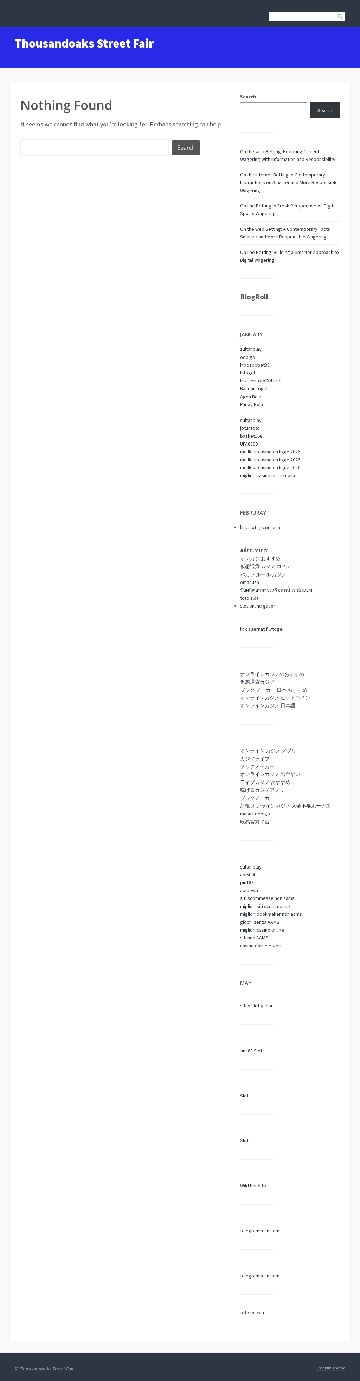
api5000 (248, 874)
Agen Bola (250, 396)
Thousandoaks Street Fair (84, 43)
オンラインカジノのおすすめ (272, 674)
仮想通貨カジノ (257, 682)
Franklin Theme (330, 1367)
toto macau (252, 1313)
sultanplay (251, 349)
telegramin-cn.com (259, 1230)
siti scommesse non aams (267, 898)
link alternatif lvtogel (261, 629)
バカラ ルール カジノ (263, 574)
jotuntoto (250, 428)
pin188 (247, 882)
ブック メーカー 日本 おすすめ (273, 690)
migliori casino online (262, 930)
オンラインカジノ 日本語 (267, 705)
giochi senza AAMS (259, 922)
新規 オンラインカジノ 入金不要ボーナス (285, 806)
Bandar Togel (254, 388)
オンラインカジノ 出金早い (270, 774)
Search (248, 96)
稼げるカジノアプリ (262, 790)
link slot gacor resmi (261, 527)
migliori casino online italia (267, 475)
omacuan (249, 582)
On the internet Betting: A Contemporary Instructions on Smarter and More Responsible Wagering (289, 183)
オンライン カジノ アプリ (268, 750)
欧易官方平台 (255, 822)
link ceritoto (252, 381)
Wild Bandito (253, 1185)
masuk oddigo (255, 813)
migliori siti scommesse (265, 906)
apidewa (249, 890)
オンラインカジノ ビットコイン (275, 698)
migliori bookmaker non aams (271, 914)
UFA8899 (249, 444)
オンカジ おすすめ (260, 558)
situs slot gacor (256, 1005)
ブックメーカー (257, 766)
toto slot (249, 598)
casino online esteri (260, 946)
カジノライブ (255, 758)
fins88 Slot (251, 1050)
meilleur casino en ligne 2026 (270, 451)
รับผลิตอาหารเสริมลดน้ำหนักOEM (276, 590)
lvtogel (247, 372)
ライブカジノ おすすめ (265, 782)
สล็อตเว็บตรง (254, 550)
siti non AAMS (254, 937)
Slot (244, 1096)
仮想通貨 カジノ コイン (265, 566)
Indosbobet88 (255, 365)
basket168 (251, 436)
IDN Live (273, 381)
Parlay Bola (251, 404)
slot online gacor (257, 606)
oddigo (247, 357)
